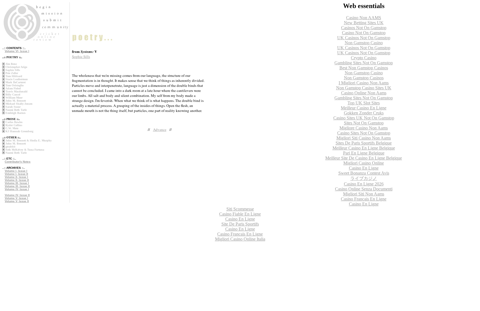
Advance (159, 129)
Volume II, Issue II (17, 180)
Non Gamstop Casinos (364, 77)
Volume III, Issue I (17, 183)
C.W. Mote (12, 128)
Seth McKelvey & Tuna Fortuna (25, 149)
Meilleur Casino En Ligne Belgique (363, 148)
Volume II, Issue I (16, 176)
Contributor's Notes (18, 161)
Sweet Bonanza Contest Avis (363, 173)
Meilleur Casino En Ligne (363, 108)
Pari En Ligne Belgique (363, 153)
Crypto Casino (363, 57)
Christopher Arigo (16, 66)
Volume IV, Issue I (17, 189)
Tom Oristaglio (15, 85)
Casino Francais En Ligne (240, 234)
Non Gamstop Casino (364, 42)
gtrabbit (10, 146)
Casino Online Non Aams (363, 92)
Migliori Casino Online (363, 163)
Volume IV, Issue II (17, 195)
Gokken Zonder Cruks (364, 113)
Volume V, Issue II (17, 201)
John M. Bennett (16, 100)
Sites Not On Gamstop (364, 123)
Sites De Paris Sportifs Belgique (364, 143)
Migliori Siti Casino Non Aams (363, 138)
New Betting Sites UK (364, 22)
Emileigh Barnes (16, 112)
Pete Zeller (12, 73)
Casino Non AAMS (363, 17)
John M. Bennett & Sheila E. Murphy (29, 140)
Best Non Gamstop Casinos (363, 67)
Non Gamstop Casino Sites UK (363, 87)
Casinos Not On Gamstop (363, 27)
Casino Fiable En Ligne (240, 214)
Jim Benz (11, 63)
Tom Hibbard (14, 76)
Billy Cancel (13, 94)
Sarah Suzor (13, 106)
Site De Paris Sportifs (240, 224)
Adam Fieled (13, 88)
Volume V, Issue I (16, 198)
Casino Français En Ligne (363, 199)
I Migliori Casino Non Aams (364, 82)
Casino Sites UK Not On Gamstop (363, 118)
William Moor (14, 97)
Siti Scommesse (240, 209)
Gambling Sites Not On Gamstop (363, 62)
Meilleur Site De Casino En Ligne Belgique (363, 158)
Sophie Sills (13, 70)
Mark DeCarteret (16, 82)
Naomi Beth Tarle (16, 109)
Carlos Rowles (14, 122)
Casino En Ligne (364, 168)
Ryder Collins (14, 125)
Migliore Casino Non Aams (363, 128)
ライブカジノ (363, 178)
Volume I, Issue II (16, 173)
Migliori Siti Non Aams (363, 194)
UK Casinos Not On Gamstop (363, 37)
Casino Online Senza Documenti (363, 189)
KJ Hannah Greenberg (19, 131)
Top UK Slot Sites (364, 103)
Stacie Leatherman (17, 79)
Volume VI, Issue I (17, 51)
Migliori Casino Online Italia (240, 239)
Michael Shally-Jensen (19, 103)
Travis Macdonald (17, 91)
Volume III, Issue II (17, 186)
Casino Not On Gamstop (364, 32)
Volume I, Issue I (16, 170)
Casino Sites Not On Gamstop (363, 133)
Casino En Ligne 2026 (364, 184)
